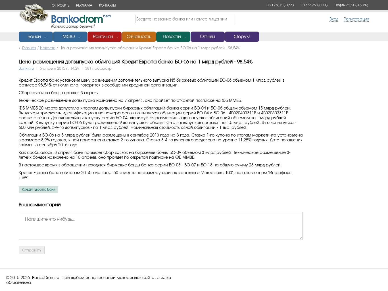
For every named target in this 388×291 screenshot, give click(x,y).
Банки (34, 36)
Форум (242, 36)
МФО (68, 36)
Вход (333, 18)
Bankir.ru (26, 68)
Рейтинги (103, 36)
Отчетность (139, 36)
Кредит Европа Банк (38, 189)
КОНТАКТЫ (107, 5)
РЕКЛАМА (84, 5)
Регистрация (356, 18)
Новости (172, 36)
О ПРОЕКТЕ (60, 5)
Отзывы (207, 36)
